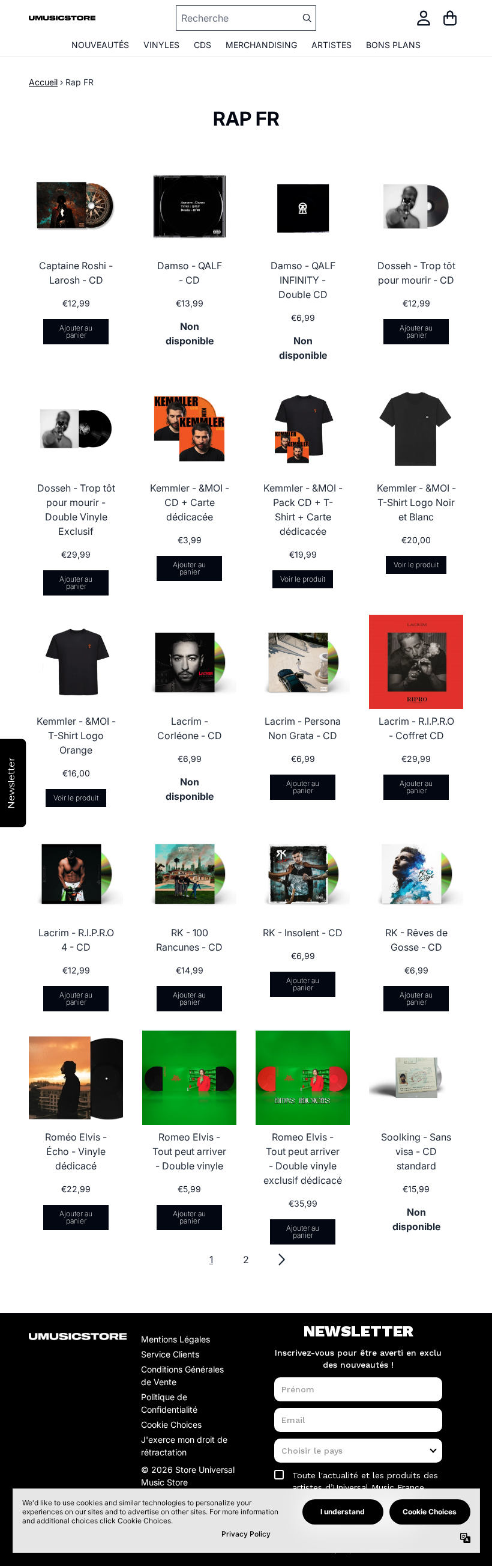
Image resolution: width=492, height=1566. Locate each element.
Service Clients (170, 1354)
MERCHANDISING (261, 45)
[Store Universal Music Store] (62, 18)
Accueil (43, 82)
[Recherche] (306, 18)
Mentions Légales (175, 1339)
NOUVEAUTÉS (100, 45)
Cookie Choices (171, 1424)
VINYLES (161, 45)
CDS (202, 45)
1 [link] (211, 1260)
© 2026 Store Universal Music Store (188, 1475)
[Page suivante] (281, 1260)
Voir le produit (302, 578)
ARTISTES (331, 45)
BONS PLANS (393, 45)
